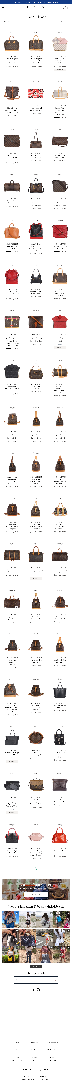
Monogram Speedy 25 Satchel (36, 570)
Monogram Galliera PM (36, 386)
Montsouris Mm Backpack (36, 660)
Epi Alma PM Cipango (12, 246)
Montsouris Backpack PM (60, 617)
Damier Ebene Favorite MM (60, 155)
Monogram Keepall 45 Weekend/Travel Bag (60, 388)
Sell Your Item (36, 886)
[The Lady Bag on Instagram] (38, 982)
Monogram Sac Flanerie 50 (12, 570)
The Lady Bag (39, 1086)
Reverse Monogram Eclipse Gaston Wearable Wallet (12, 802)
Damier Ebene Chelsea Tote (36, 155)
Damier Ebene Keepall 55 (12, 201)
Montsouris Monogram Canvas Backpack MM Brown (12, 707)
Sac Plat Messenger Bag (60, 800)
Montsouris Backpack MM (36, 617)
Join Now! (53, 972)
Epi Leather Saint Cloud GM (60, 246)
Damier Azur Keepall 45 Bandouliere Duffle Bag (60, 110)
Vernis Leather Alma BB (60, 851)
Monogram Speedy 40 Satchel (12, 617)
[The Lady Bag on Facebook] (33, 982)
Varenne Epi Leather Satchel (12, 851)
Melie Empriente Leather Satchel (36, 291)
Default (49, 21)
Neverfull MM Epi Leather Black (60, 705)
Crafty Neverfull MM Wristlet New (36, 108)
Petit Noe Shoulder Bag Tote (36, 753)
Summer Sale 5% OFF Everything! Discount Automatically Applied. (36, 2)
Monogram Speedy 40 (60, 570)
